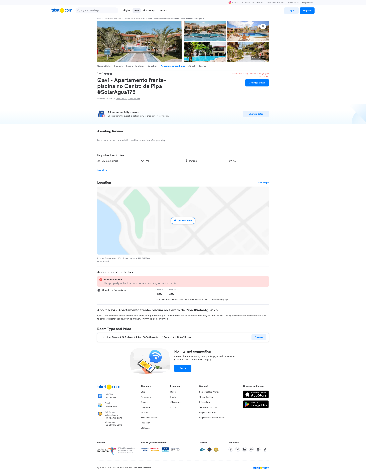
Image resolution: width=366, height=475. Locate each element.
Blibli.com (145, 428)
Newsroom (146, 397)
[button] (183, 221)
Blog (143, 392)
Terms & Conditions (208, 407)
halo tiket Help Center (209, 392)
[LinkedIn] (244, 449)
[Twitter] (237, 449)
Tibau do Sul (128, 18)
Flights (173, 392)
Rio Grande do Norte (113, 18)
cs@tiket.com (111, 406)
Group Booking (206, 397)
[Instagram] (258, 449)
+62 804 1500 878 (113, 418)
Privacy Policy (205, 402)
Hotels (173, 397)
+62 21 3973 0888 (113, 425)
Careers (144, 402)
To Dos (173, 407)
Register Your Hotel (207, 412)
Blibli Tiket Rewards (276, 2)
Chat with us (110, 397)
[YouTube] (251, 449)
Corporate (145, 407)
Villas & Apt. (175, 402)
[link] (291, 10)
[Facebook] (230, 449)
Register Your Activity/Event (211, 417)
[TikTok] (265, 449)
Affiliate (144, 412)
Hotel (99, 18)
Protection (145, 423)
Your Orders (293, 2)
